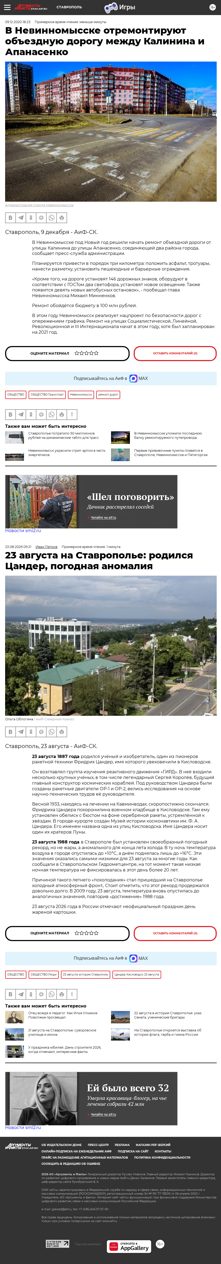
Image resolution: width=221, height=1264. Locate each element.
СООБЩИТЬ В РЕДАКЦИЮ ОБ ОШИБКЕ (71, 1164)
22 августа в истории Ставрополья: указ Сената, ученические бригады (167, 1015)
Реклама (122, 1145)
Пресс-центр (98, 1145)
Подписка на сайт (133, 1151)
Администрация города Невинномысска (39, 205)
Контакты (163, 1151)
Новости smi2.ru (23, 530)
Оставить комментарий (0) (175, 353)
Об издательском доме (62, 1145)
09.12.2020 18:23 (17, 22)
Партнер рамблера (88, 1244)
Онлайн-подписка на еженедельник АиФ (77, 1151)
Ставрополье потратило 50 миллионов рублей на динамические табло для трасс (63, 435)
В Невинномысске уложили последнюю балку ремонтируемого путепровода (168, 435)
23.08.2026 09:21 (18, 547)
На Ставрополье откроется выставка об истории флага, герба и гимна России (167, 1032)
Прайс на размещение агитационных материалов (85, 1157)
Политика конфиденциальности (162, 1157)
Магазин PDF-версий (153, 1145)
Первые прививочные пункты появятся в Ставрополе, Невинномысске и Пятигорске (171, 452)
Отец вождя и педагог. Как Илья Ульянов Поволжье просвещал (62, 1015)
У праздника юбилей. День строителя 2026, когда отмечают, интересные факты (64, 1049)
